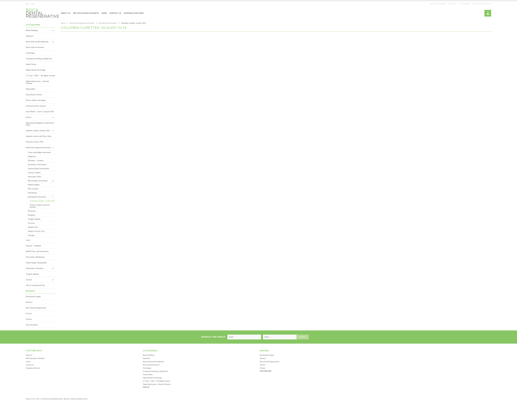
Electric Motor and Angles (36, 100)
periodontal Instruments (37, 197)
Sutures (29, 280)
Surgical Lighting (32, 274)
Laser (28, 240)
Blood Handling (32, 30)
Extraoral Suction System (36, 106)
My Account (452, 3)
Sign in (475, 3)
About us (65, 13)
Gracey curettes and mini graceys (40, 206)
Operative (29, 36)
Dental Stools (31, 64)
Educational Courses (34, 95)
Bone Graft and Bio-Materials (37, 42)
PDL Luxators (33, 189)
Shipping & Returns (134, 13)
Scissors (31, 223)
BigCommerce (83, 399)
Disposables (30, 89)
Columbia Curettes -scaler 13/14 (42, 201)
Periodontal (32, 193)
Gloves (28, 117)
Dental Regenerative (42, 14)
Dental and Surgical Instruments (38, 148)
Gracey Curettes (34, 173)
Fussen (29, 314)
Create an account (485, 3)
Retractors (32, 211)
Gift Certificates (464, 3)
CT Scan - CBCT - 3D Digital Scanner (40, 76)
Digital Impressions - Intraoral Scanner (37, 82)
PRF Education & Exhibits (86, 13)
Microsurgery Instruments (38, 181)
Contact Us (115, 13)
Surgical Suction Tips (36, 231)
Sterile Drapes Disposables (36, 263)
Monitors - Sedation (33, 246)
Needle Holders (34, 185)
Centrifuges (30, 53)
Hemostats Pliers (34, 177)
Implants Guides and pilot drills (38, 131)
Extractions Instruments (37, 165)
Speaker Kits (33, 227)
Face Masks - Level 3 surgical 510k (40, 112)
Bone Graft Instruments (35, 47)
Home (104, 13)
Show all (146, 387)
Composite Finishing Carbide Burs (39, 59)
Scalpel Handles (34, 219)
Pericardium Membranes (35, 257)
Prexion (29, 319)
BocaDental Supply (33, 297)
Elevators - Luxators (36, 160)
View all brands (32, 325)
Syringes (31, 235)
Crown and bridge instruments (39, 152)
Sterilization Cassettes (34, 268)
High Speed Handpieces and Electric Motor (40, 124)
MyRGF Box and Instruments (37, 251)
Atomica (29, 302)
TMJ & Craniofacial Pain (35, 285)
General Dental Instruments (38, 169)
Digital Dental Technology (36, 70)
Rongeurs (31, 215)
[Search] (27, 4)
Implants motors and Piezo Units (38, 136)
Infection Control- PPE (34, 142)
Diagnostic (32, 156)
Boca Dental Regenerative (36, 308)
